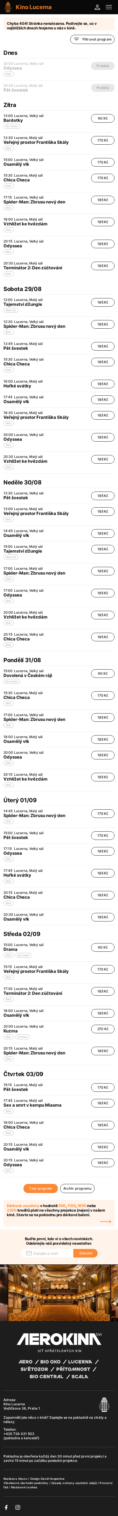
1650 (82, 1205)
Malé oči (11, 310)
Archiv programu (77, 1188)
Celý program (40, 1188)
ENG (8, 148)
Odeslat (85, 1253)
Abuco (22, 1478)
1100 (71, 1205)
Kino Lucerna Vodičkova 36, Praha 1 (21, 1406)
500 (62, 1205)
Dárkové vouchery (23, 1205)
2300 (12, 1210)
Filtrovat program (97, 39)
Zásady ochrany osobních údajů (74, 1483)
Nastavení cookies (24, 1487)
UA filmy (22, 1036)
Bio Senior (12, 126)
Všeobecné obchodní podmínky (26, 1483)
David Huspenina (52, 1478)
